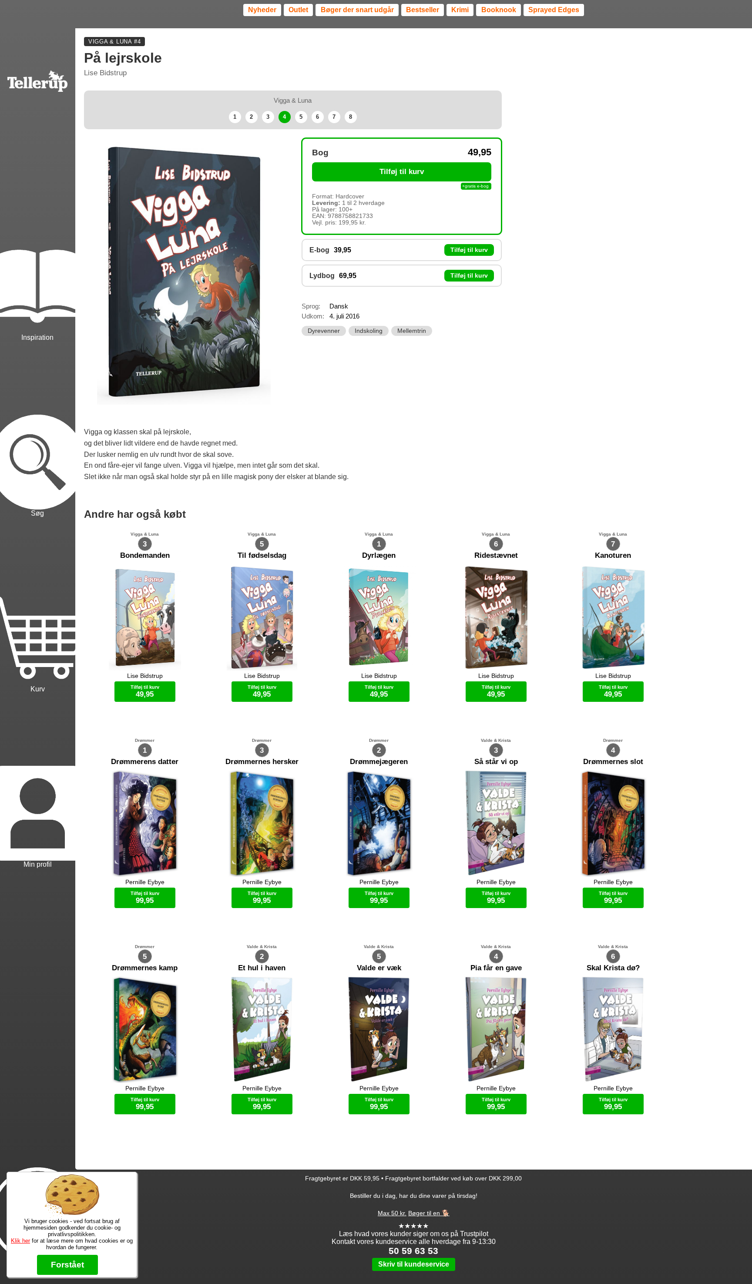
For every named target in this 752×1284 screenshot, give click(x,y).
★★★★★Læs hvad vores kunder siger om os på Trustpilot (413, 1229)
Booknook (498, 9)
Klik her (20, 1240)
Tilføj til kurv (401, 172)
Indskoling (369, 331)
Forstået (67, 1264)
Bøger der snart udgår (357, 9)
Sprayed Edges (553, 9)
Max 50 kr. (392, 1213)
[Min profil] (37, 782)
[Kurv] (37, 606)
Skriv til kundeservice (413, 1264)
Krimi (460, 9)
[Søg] (37, 430)
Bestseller (422, 9)
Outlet (298, 9)
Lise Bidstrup (105, 73)
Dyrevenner (324, 331)
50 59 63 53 (413, 1251)
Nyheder (262, 9)
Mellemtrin (411, 331)
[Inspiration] (37, 255)
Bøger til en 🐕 (429, 1213)
